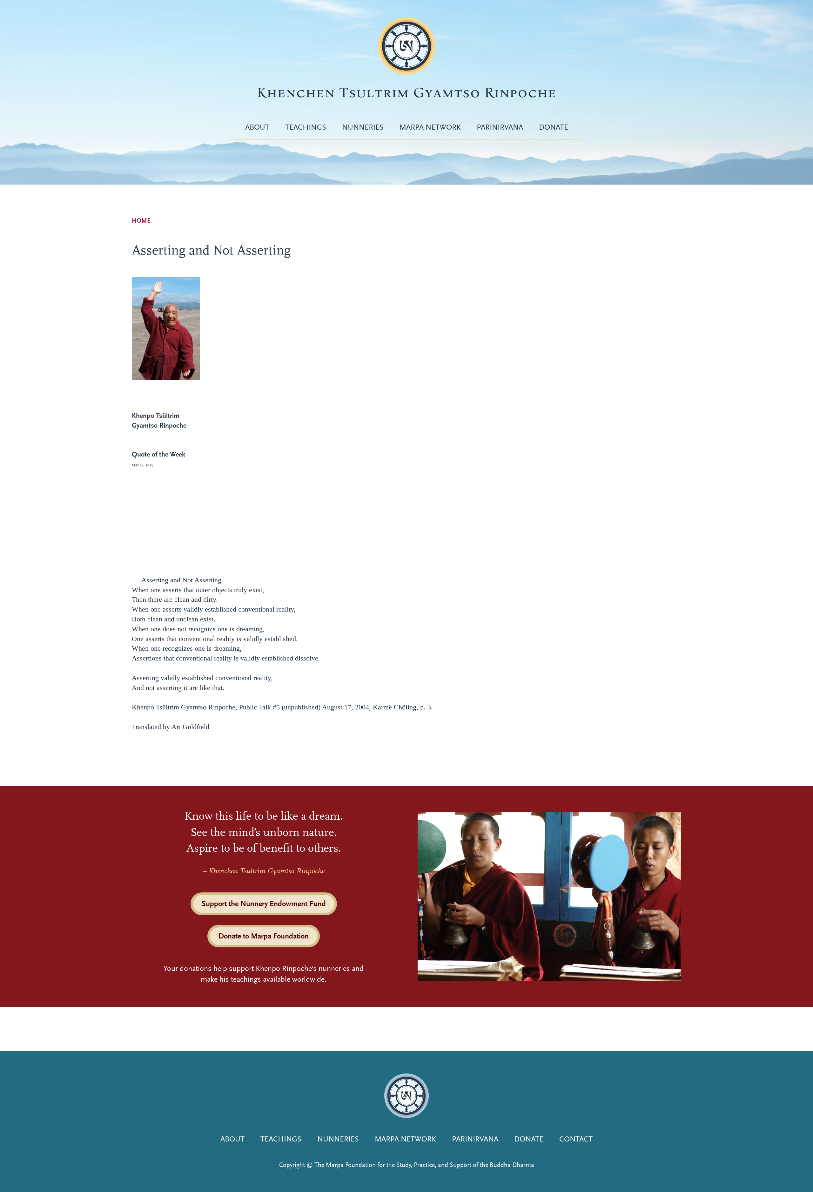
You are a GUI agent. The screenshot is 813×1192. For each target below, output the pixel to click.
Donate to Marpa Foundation (263, 935)
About (257, 127)
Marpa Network (430, 127)
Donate (553, 127)
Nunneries (363, 127)
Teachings (305, 127)
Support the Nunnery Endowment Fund (264, 903)
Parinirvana (500, 127)
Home (141, 220)
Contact (576, 1138)
